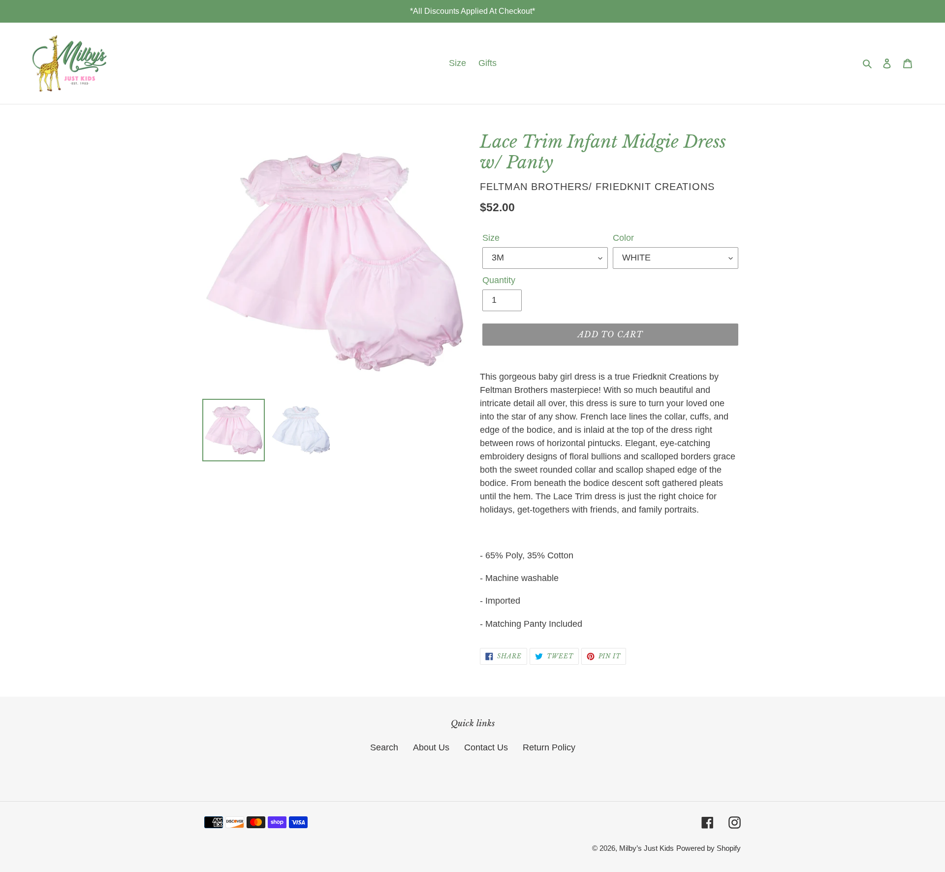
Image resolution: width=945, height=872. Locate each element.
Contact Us (486, 747)
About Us (431, 747)
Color (623, 238)
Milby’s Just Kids (646, 848)
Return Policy (549, 747)
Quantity (498, 280)
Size (491, 238)
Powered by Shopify (708, 848)
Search (384, 747)
